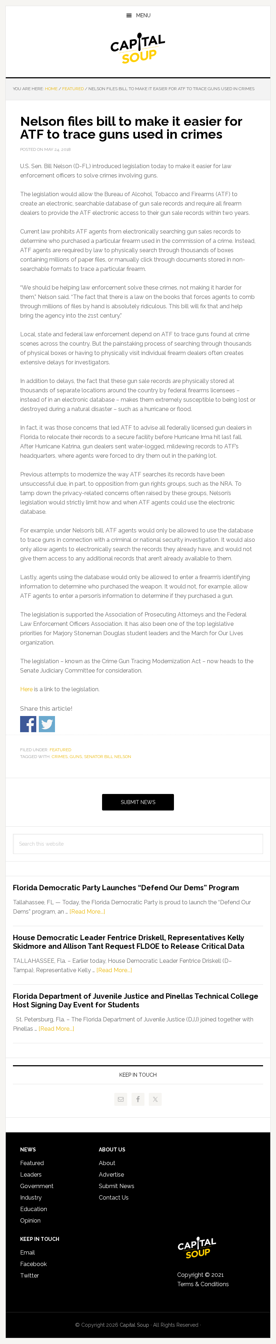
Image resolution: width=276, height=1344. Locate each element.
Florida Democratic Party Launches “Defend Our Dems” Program (126, 887)
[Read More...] (87, 911)
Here (26, 689)
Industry (31, 1197)
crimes (60, 756)
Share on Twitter (47, 724)
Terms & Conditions (203, 1284)
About (107, 1163)
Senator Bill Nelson (107, 756)
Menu (143, 15)
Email (27, 1252)
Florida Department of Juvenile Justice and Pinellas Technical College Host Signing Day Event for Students (135, 1000)
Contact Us (114, 1197)
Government (37, 1186)
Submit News (138, 802)
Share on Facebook (28, 724)
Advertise (111, 1174)
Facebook (33, 1264)
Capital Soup (138, 48)
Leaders (31, 1174)
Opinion (30, 1220)
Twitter (29, 1275)
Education (33, 1209)
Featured (60, 749)
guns (76, 756)
